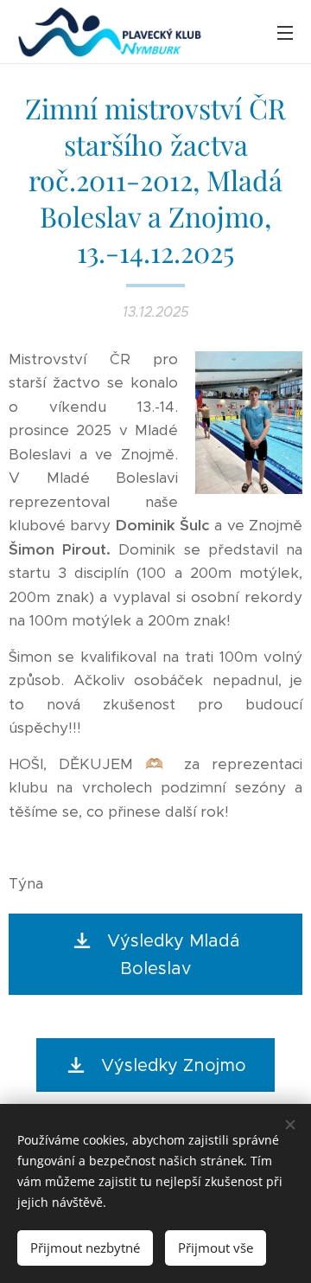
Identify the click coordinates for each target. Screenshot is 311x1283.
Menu (285, 32)
